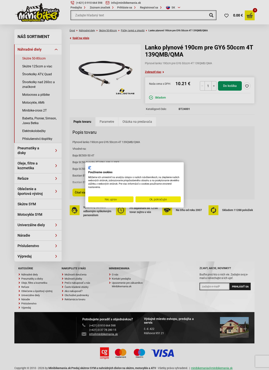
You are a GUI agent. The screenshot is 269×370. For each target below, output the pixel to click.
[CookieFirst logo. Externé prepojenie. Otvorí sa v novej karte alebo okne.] (89, 168)
